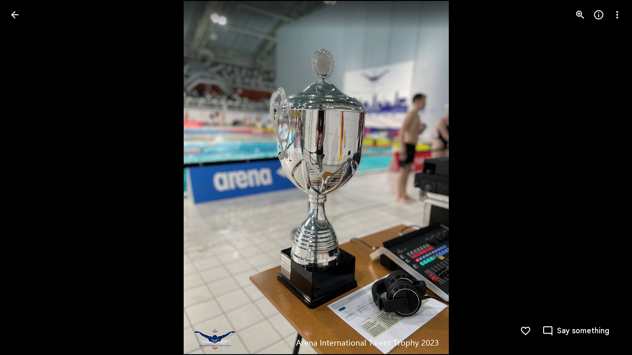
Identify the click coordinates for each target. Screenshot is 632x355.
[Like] (525, 331)
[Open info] (598, 15)
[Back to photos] (15, 15)
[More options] (617, 15)
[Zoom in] (580, 15)
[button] (26, 177)
